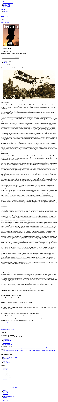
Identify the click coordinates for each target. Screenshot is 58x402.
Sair (4, 12)
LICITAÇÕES (6, 4)
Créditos (5, 397)
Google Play (6, 392)
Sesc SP (4, 16)
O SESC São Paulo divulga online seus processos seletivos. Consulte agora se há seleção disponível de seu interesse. (29, 348)
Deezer (5, 389)
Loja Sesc (5, 19)
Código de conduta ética (8, 344)
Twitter (13, 377)
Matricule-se (6, 341)
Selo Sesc (5, 359)
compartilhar (6, 322)
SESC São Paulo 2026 (8, 399)
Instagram (5, 369)
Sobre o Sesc (6, 1)
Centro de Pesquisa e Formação (10, 357)
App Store (5, 391)
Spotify (5, 390)
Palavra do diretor (7, 340)
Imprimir (5, 62)
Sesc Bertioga (6, 362)
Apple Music (14, 387)
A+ (14, 61)
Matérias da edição (5, 22)
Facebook (5, 368)
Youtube (5, 379)
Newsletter (5, 394)
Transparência (6, 343)
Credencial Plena (7, 5)
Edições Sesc (6, 358)
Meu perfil (5, 11)
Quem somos (6, 339)
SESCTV (5, 361)
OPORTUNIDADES (8, 3)
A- (12, 61)
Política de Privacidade (8, 6)
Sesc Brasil (5, 400)
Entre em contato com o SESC (7, 329)
